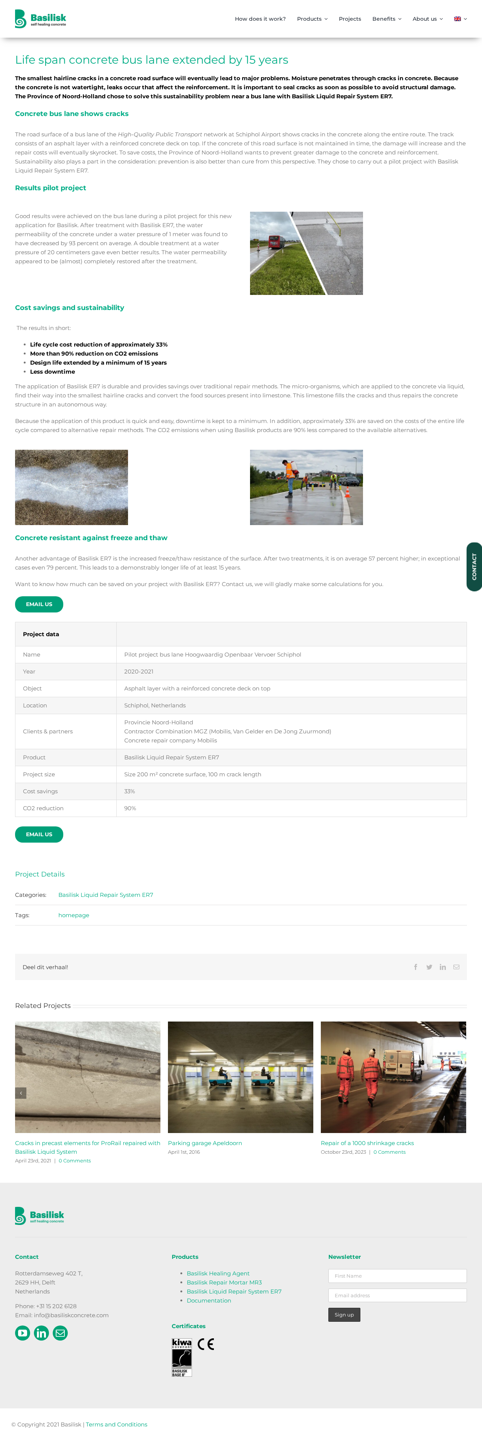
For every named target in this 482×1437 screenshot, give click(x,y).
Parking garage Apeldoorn (358, 1143)
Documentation (209, 1300)
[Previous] (20, 1093)
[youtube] (22, 1333)
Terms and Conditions (116, 1424)
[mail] (60, 1333)
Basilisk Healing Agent (218, 1273)
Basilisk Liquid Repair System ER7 (105, 894)
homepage (73, 915)
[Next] (460, 1093)
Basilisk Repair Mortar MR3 (224, 1282)
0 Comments (82, 1161)
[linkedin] (41, 1333)
